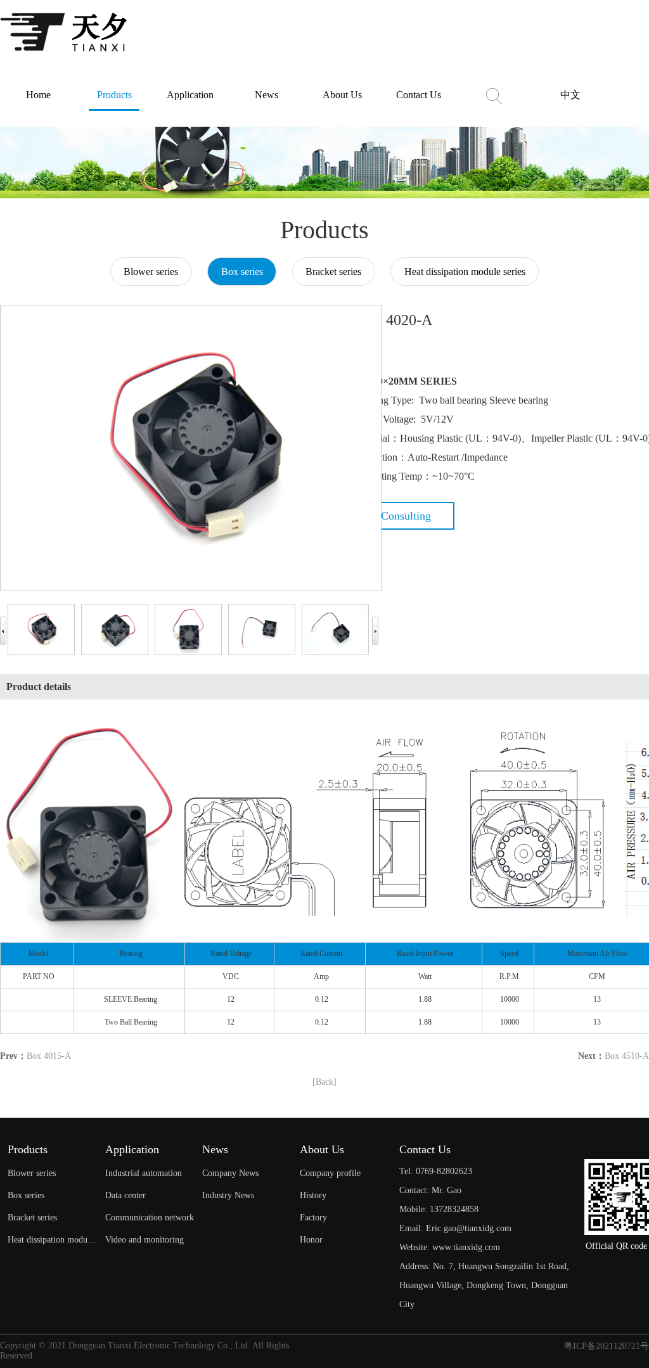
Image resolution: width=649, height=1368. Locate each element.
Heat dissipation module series (464, 271)
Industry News (228, 1195)
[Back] (324, 1082)
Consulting (406, 515)
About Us (342, 94)
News (266, 94)
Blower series (151, 271)
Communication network (149, 1217)
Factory (313, 1217)
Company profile (330, 1173)
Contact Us (418, 94)
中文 (570, 94)
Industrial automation (143, 1173)
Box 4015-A (49, 1056)
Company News (230, 1173)
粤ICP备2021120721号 (606, 1346)
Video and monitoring (144, 1239)
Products (114, 94)
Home (38, 94)
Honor (311, 1239)
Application (190, 94)
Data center (125, 1195)
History (313, 1195)
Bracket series (333, 271)
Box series (242, 271)
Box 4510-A (627, 1056)
